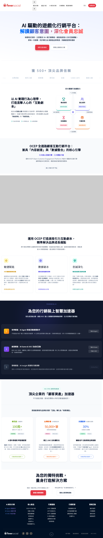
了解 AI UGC (94, 351)
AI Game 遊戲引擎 (10, 511)
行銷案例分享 (72, 508)
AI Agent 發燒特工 (10, 508)
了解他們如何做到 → (17, 457)
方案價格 (62, 6)
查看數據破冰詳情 (43, 289)
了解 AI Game (93, 347)
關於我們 (92, 508)
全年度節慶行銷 (72, 511)
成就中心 (31, 521)
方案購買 (92, 511)
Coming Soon (94, 367)
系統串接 (51, 521)
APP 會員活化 (51, 511)
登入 (85, 5)
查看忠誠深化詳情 (78, 289)
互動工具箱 (31, 511)
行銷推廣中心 (31, 524)
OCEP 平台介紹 (31, 508)
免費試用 (92, 5)
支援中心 (72, 516)
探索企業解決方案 (59, 47)
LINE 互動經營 (51, 508)
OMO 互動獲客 (51, 514)
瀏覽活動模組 (42, 47)
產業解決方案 (52, 519)
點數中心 (31, 519)
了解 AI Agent (93, 331)
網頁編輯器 (31, 514)
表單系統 (31, 516)
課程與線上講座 (72, 514)
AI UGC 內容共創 (10, 514)
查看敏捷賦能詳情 (9, 289)
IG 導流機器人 (51, 516)
